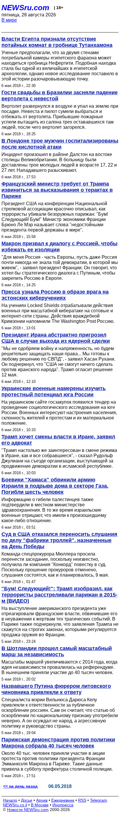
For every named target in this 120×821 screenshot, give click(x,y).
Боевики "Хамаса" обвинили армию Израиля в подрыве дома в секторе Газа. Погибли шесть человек (54, 486)
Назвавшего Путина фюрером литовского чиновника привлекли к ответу (56, 689)
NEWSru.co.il (15, 805)
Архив (41, 800)
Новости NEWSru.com (28, 809)
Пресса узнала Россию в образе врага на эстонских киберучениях (55, 295)
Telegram (98, 800)
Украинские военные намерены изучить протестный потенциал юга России (53, 391)
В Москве (40, 805)
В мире (9, 20)
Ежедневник (62, 800)
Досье (26, 800)
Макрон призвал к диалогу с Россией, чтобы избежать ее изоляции (59, 247)
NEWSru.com (25, 7)
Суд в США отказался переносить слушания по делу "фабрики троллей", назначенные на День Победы (59, 540)
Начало (10, 800)
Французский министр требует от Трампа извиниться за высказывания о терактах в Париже (57, 190)
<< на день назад (20, 786)
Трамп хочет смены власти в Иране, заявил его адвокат (58, 440)
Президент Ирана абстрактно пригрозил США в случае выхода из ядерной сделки (55, 338)
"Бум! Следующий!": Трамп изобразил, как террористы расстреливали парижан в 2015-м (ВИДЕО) (59, 595)
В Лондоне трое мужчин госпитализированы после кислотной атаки (59, 144)
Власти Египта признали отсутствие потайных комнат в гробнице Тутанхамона (56, 42)
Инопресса (62, 805)
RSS (82, 800)
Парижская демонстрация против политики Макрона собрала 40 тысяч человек (58, 743)
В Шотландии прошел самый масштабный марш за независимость (56, 651)
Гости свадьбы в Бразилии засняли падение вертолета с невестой (59, 96)
